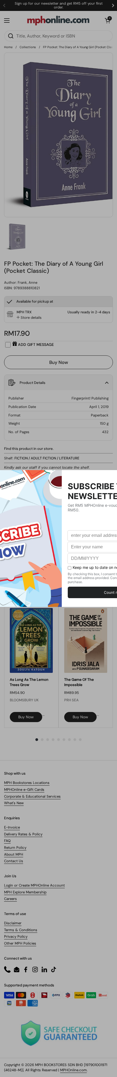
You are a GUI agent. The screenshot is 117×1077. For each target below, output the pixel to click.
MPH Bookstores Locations (27, 782)
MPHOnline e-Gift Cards (24, 789)
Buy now (26, 716)
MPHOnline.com (73, 1070)
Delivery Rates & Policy (23, 834)
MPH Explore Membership (25, 892)
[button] (107, 20)
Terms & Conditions (20, 930)
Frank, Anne (27, 282)
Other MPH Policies (20, 943)
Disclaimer (12, 923)
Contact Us (13, 861)
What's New (14, 803)
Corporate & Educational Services (32, 796)
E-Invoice (12, 827)
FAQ (7, 840)
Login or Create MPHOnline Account (34, 885)
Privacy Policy (15, 936)
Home (8, 47)
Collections (28, 47)
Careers (10, 898)
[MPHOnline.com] (58, 20)
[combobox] (58, 35)
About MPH (13, 854)
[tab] (29, 317)
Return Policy (15, 847)
